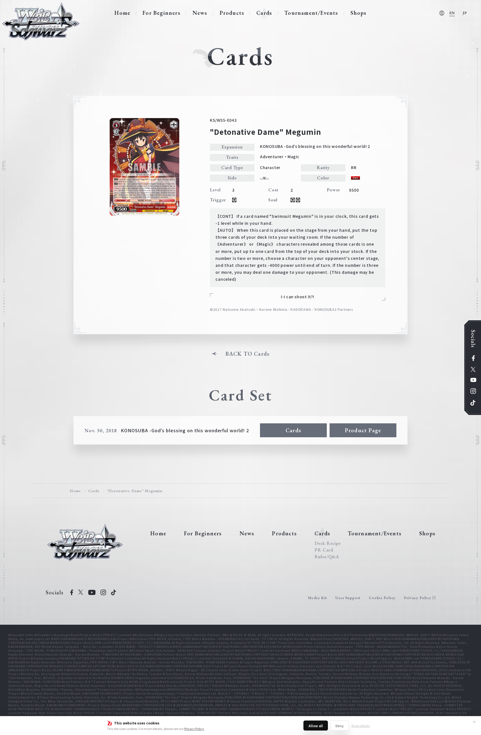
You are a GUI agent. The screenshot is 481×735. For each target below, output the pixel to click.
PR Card (324, 550)
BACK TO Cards (247, 353)
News (200, 13)
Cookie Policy (382, 597)
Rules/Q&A (327, 557)
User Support (347, 597)
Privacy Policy (194, 728)
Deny (339, 725)
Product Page (363, 430)
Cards (264, 13)
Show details (360, 725)
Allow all (315, 725)
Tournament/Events (311, 13)
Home (122, 13)
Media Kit (317, 597)
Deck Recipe (328, 543)
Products (232, 13)
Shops (358, 13)
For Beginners (161, 13)
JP (465, 12)
